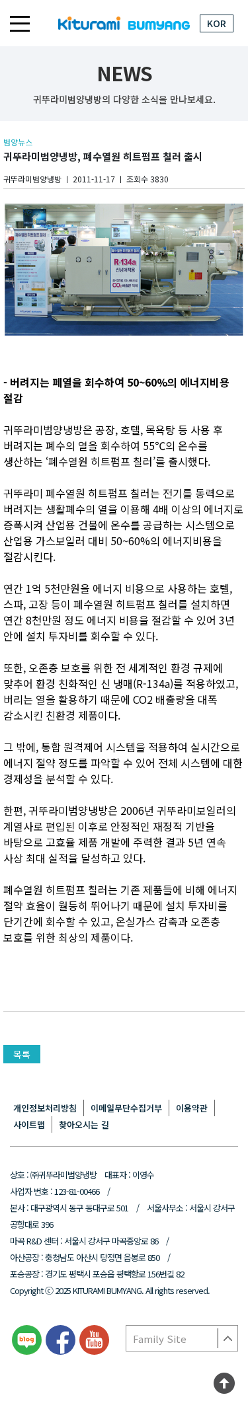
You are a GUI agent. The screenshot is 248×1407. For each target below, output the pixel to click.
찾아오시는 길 (84, 1124)
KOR (216, 23)
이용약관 (192, 1108)
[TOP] (224, 1386)
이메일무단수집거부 (126, 1108)
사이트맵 (29, 1124)
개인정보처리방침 (45, 1108)
